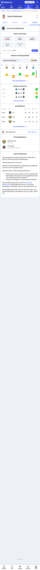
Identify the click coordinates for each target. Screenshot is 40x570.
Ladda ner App (29, 2)
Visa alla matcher (19, 100)
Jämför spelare (32, 132)
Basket (3, 11)
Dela (34, 50)
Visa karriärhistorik (19, 126)
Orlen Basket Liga (15, 11)
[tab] (5, 22)
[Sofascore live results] (8, 2)
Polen (8, 11)
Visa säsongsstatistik (18, 81)
